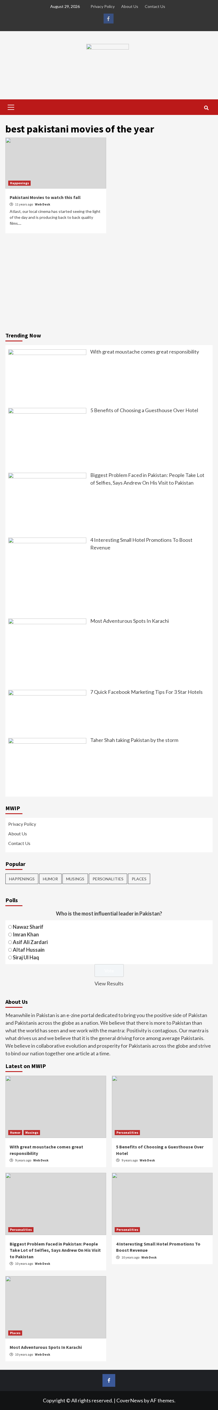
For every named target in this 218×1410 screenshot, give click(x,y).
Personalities (108, 878)
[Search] (206, 107)
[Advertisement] (109, 284)
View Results (109, 983)
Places (139, 878)
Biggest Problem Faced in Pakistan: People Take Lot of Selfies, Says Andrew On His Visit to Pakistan (55, 1250)
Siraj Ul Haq (26, 957)
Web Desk (42, 204)
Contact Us (155, 6)
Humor (50, 878)
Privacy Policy (103, 6)
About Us (129, 6)
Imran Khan (26, 934)
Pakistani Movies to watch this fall (45, 197)
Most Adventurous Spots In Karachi (46, 1347)
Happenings (19, 183)
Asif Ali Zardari (30, 942)
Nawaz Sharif (28, 927)
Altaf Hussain (29, 950)
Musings (75, 878)
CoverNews (129, 1400)
